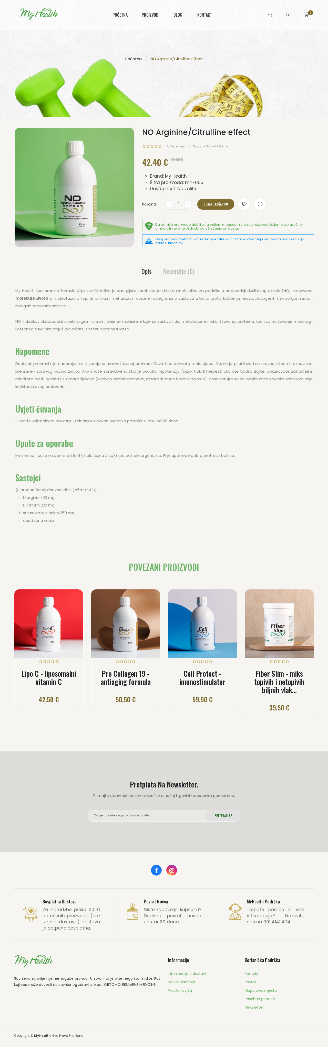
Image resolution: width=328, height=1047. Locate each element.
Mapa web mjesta (261, 990)
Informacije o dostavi (187, 973)
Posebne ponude (260, 998)
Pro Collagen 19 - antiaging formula (126, 678)
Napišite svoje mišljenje (210, 146)
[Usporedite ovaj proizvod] (49, 627)
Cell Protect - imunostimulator (202, 678)
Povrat (250, 982)
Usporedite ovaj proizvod (260, 204)
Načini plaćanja (181, 982)
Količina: (149, 204)
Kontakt (252, 973)
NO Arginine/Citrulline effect (176, 58)
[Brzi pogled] (64, 627)
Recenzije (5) (178, 271)
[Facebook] (156, 870)
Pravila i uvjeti (180, 990)
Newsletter (254, 1007)
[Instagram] (171, 870)
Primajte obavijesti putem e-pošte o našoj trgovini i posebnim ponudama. (164, 795)
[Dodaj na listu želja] (244, 204)
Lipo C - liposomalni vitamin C (49, 678)
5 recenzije (175, 146)
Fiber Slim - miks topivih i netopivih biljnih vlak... (279, 682)
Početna (133, 58)
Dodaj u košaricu (216, 204)
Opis (146, 271)
